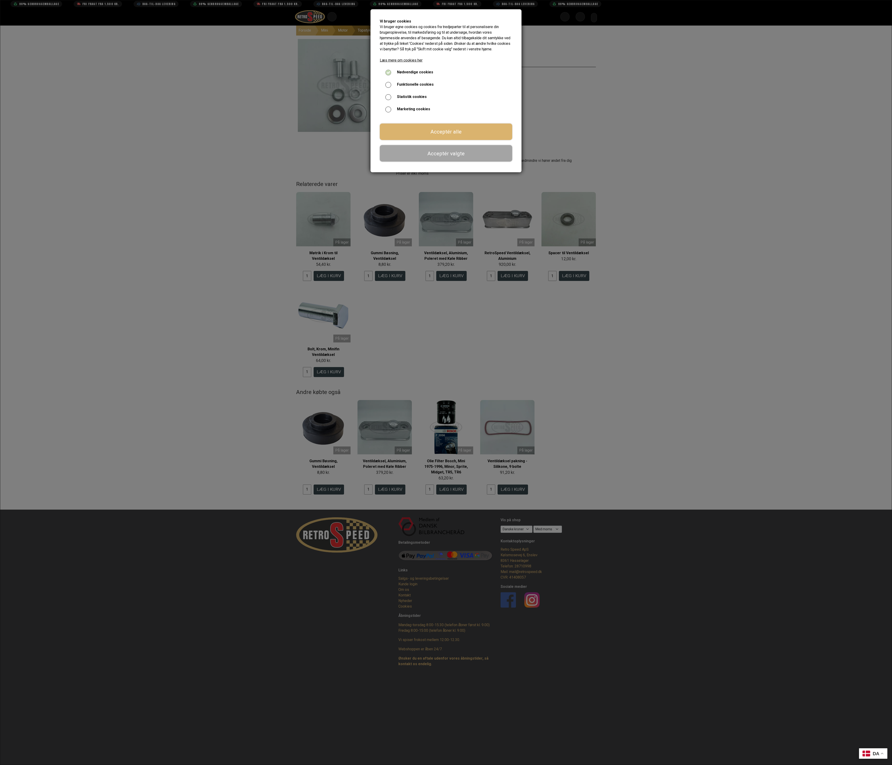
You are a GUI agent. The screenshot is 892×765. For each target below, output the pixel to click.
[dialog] (446, 382)
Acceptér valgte (446, 153)
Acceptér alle (446, 132)
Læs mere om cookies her (401, 60)
